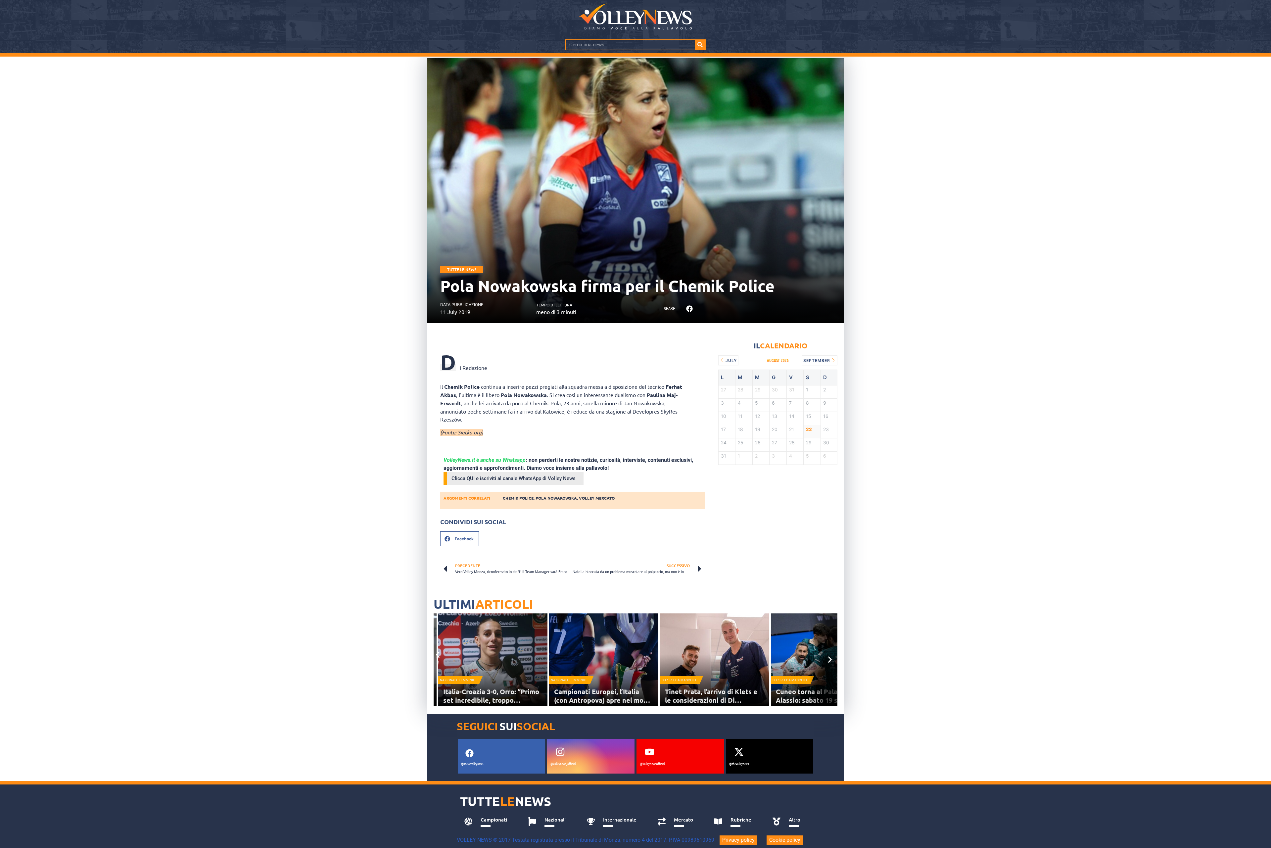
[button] (689, 308)
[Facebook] (469, 753)
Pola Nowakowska (556, 498)
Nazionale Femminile (458, 680)
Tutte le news (461, 269)
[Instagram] (560, 752)
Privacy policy (738, 840)
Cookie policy (784, 840)
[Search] (700, 45)
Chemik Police (518, 498)
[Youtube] (649, 752)
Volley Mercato (597, 498)
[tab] (489, 821)
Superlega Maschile (679, 680)
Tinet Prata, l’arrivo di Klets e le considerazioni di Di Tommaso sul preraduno (711, 700)
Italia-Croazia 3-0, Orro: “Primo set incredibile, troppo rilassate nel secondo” (491, 700)
